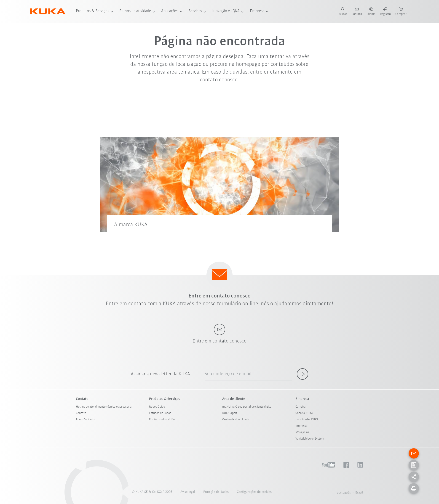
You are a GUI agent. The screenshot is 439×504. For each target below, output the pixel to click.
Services (195, 11)
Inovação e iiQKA (226, 11)
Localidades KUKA (307, 419)
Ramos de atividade (135, 11)
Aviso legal (187, 492)
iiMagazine (302, 432)
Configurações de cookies (254, 492)
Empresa (257, 11)
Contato (81, 413)
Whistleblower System (309, 438)
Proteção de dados (216, 492)
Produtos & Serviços (92, 11)
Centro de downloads (235, 419)
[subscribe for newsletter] (302, 374)
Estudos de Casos (160, 413)
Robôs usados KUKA (162, 419)
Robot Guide (157, 407)
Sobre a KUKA (304, 413)
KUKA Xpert (229, 413)
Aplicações (169, 11)
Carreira (300, 407)
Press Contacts (85, 419)
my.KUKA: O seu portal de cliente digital (247, 407)
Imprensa (301, 426)
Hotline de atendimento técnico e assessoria (104, 407)
